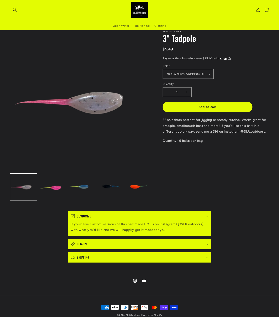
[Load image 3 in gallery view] (81, 187)
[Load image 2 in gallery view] (52, 187)
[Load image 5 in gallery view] (139, 187)
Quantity (168, 83)
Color (166, 66)
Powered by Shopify (151, 315)
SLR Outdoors (133, 315)
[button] (14, 9)
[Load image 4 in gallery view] (110, 187)
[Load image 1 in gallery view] (23, 187)
